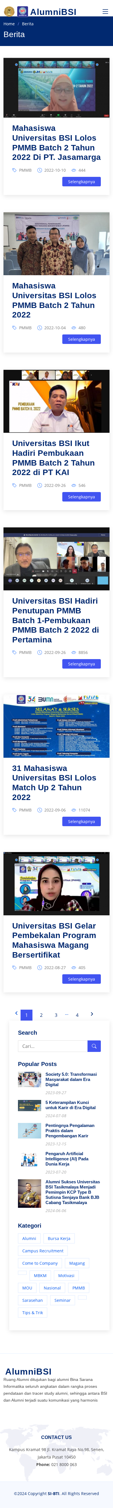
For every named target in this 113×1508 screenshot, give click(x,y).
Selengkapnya (81, 181)
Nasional (52, 1288)
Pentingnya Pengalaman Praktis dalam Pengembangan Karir (69, 1130)
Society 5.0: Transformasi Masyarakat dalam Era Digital (71, 1079)
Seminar (62, 1300)
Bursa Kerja (59, 1238)
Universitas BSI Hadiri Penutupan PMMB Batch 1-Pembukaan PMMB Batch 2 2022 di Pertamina (55, 620)
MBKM (40, 1275)
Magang (77, 1263)
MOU (27, 1288)
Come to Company (40, 1263)
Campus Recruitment (42, 1251)
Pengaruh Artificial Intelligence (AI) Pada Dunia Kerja (66, 1158)
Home (9, 23)
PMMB (25, 170)
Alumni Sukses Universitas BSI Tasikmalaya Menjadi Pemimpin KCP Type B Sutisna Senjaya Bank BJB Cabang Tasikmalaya (72, 1192)
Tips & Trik (32, 1312)
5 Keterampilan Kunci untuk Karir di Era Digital (70, 1105)
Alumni (29, 1238)
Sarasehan (32, 1300)
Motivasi (66, 1275)
